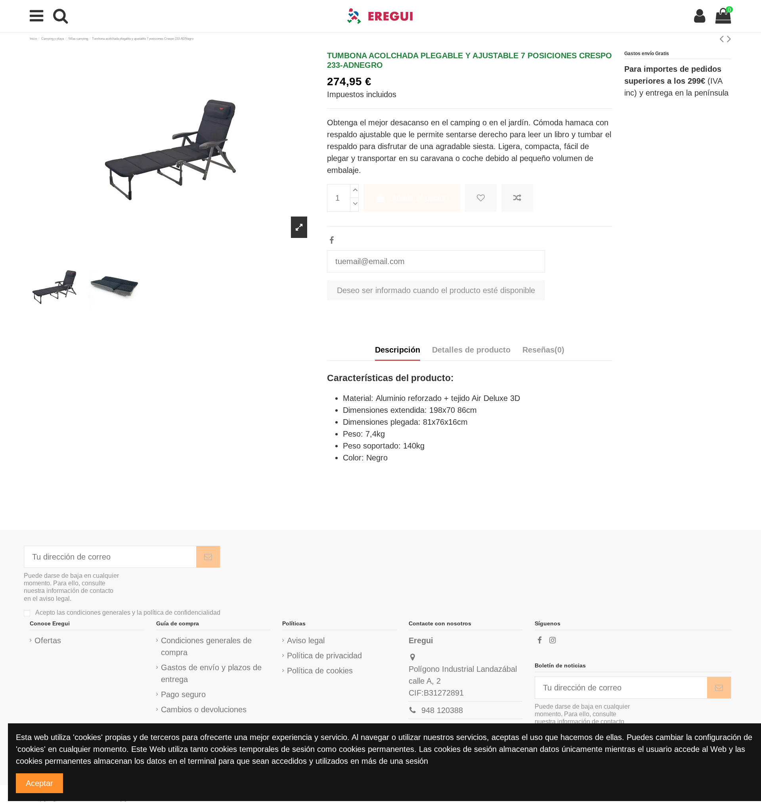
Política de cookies (320, 670)
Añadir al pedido (420, 198)
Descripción (397, 349)
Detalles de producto (471, 349)
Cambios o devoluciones (204, 709)
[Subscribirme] (208, 556)
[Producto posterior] (729, 38)
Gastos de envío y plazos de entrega (211, 673)
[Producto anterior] (723, 38)
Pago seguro (183, 694)
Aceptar (39, 783)
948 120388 (442, 710)
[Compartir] (331, 240)
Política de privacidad (324, 655)
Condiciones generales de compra (206, 646)
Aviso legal (306, 640)
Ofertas (47, 640)
